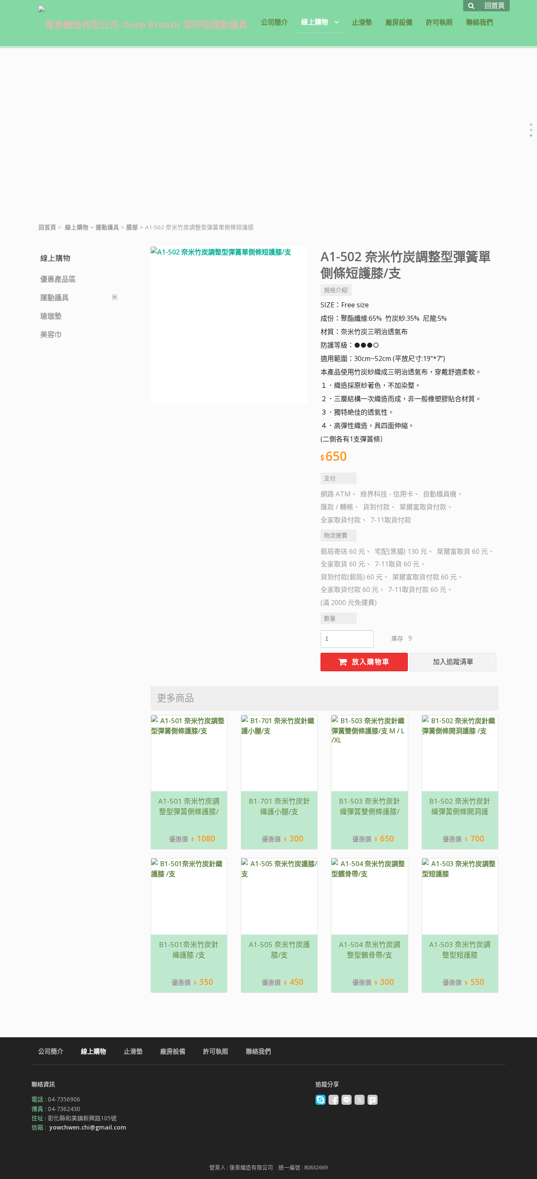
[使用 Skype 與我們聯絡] (320, 1102)
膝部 (132, 227)
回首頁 (47, 227)
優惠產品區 (58, 279)
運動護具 (107, 227)
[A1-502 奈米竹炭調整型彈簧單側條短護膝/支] (229, 325)
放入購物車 (369, 661)
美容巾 (51, 334)
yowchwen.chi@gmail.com (88, 1127)
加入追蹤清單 (453, 661)
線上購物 (77, 227)
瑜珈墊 (51, 316)
